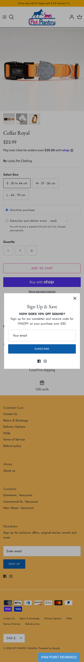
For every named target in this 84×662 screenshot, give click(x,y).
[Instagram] (45, 361)
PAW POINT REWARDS (59, 657)
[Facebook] (39, 361)
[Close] (74, 298)
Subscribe (42, 349)
